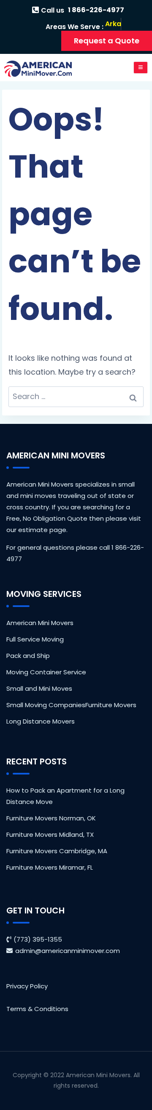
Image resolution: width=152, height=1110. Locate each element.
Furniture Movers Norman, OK (51, 818)
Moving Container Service (46, 672)
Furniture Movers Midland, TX (50, 834)
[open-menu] (140, 67)
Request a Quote (106, 40)
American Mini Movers (39, 622)
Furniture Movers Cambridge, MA (56, 850)
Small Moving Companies (45, 704)
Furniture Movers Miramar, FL (49, 867)
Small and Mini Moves (39, 688)
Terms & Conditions (37, 1008)
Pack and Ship (28, 655)
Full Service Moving (35, 639)
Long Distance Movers (40, 721)
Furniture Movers (110, 704)
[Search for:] (76, 396)
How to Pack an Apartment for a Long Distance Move (65, 796)
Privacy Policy (27, 986)
